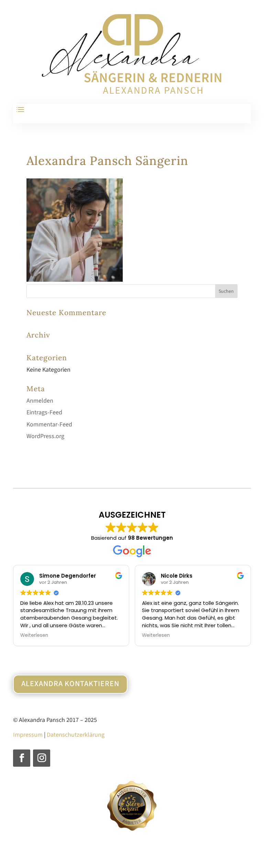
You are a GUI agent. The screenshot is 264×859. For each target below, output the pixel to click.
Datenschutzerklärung (75, 735)
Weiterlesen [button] (34, 635)
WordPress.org (45, 436)
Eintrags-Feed (44, 412)
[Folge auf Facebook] (21, 758)
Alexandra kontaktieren (70, 683)
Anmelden (39, 400)
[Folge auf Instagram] (41, 758)
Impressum (28, 735)
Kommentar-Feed (49, 424)
